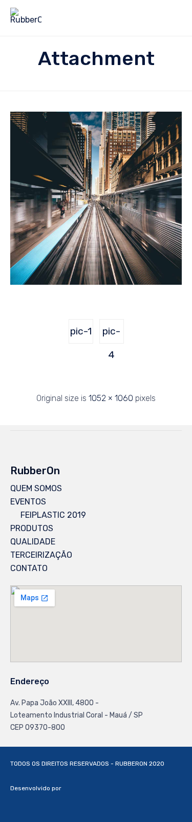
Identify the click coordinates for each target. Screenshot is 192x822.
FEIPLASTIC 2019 (53, 515)
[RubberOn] (25, 18)
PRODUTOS (31, 528)
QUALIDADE (32, 541)
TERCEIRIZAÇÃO (41, 555)
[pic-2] (96, 282)
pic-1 (81, 331)
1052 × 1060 (111, 398)
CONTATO (29, 568)
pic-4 (111, 334)
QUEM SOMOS (36, 488)
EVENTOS (28, 502)
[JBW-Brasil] (156, 803)
